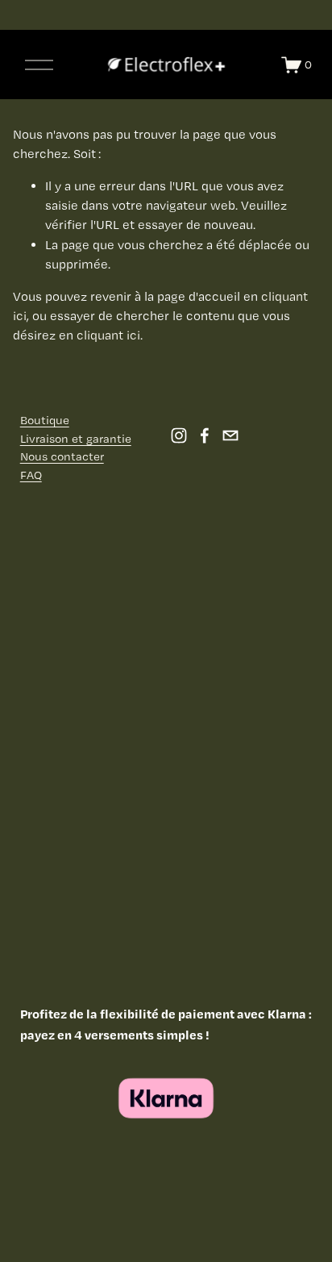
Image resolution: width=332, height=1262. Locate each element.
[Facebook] (205, 435)
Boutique (44, 420)
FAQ (31, 475)
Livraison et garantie (75, 438)
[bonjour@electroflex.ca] (230, 435)
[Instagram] (179, 435)
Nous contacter (62, 456)
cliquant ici (108, 335)
